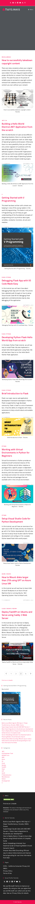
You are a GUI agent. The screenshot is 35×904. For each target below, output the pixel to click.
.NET (3, 120)
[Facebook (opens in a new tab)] (13, 3)
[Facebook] (7, 881)
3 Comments (6, 642)
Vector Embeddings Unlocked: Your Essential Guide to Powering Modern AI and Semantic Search (16, 736)
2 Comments (6, 359)
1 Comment (6, 227)
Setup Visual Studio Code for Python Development (16, 520)
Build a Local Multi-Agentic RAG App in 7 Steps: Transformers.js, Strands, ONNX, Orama (15, 724)
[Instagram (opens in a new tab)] (15, 3)
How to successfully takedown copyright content (17, 61)
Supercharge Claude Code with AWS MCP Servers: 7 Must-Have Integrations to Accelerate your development (17, 728)
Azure (3, 574)
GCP (3, 771)
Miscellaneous (6, 57)
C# (6, 120)
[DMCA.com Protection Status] (8, 799)
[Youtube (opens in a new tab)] (20, 3)
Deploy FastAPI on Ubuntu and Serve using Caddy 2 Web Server (17, 615)
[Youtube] (17, 881)
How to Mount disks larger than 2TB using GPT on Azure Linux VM (16, 580)
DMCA (5, 868)
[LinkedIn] (12, 881)
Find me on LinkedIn (7, 680)
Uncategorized (6, 781)
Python (8, 277)
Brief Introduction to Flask (15, 393)
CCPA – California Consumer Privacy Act (16, 866)
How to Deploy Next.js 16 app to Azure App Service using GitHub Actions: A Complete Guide (17, 732)
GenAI (3, 773)
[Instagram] (9, 881)
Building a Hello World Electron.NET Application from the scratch (17, 127)
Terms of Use (7, 873)
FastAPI (14, 608)
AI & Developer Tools (7, 753)
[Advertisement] (17, 31)
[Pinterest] (14, 881)
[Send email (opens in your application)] (25, 3)
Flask (3, 277)
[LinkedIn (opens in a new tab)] (18, 3)
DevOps (9, 574)
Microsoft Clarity (13, 886)
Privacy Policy (7, 871)
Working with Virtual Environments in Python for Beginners (16, 452)
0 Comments (6, 89)
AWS (3, 757)
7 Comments (6, 484)
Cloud (4, 608)
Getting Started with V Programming (13, 199)
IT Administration (6, 775)
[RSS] (19, 881)
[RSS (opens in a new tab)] (22, 3)
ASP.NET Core (5, 755)
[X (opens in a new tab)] (10, 3)
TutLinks (19, 902)
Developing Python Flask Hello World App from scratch (17, 339)
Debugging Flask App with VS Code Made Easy (16, 282)
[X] (4, 881)
